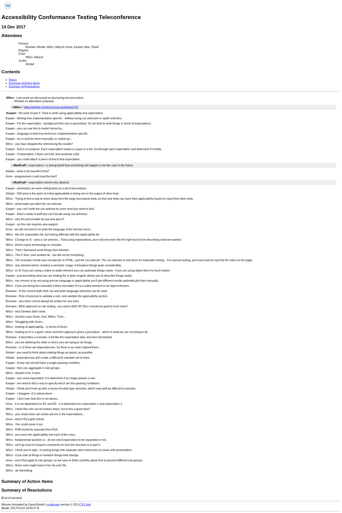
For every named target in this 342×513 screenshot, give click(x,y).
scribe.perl (53, 504)
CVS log (84, 504)
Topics (13, 79)
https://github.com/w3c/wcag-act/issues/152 (51, 107)
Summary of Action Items (24, 83)
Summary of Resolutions (24, 86)
